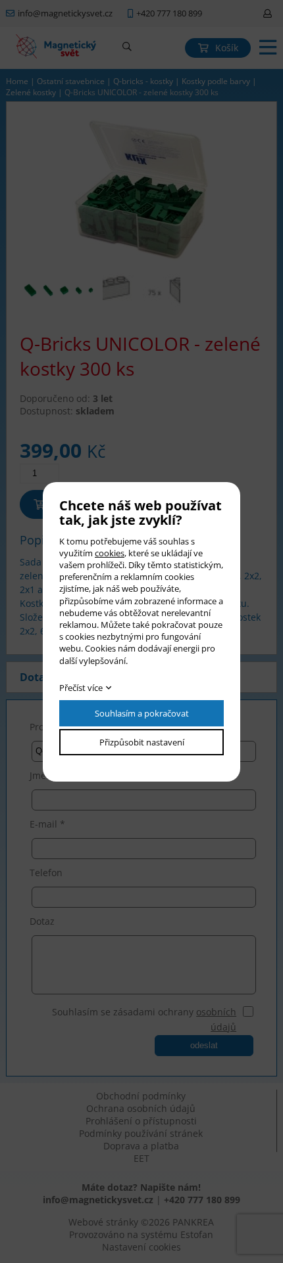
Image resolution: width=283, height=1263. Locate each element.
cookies (109, 553)
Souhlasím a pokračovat (142, 713)
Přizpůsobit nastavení (141, 742)
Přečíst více (81, 688)
